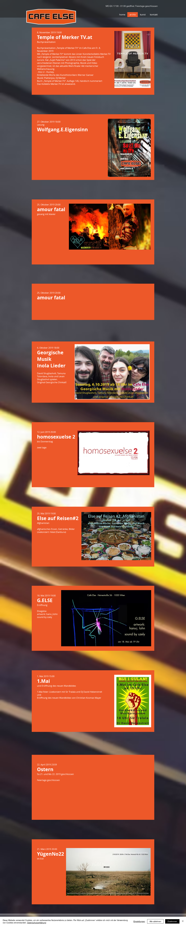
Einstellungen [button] (139, 921)
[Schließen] (182, 921)
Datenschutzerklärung (36, 922)
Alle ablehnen (155, 921)
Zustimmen (172, 921)
